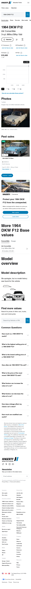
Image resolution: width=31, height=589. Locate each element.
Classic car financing (7, 520)
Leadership (19, 543)
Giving (18, 556)
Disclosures (4, 582)
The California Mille (21, 525)
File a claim (4, 495)
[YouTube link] (13, 464)
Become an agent (6, 529)
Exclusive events (21, 505)
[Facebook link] (3, 464)
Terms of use (16, 582)
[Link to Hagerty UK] (9, 573)
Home (18, 539)
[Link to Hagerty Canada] (6, 573)
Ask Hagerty (19, 497)
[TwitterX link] (6, 464)
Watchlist (14, 8)
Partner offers (20, 501)
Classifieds (4, 539)
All (2, 554)
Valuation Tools (17, 2)
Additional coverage (6, 523)
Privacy (18, 564)
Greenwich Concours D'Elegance (21, 528)
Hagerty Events (20, 520)
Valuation (19, 495)
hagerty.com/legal (8, 438)
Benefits (19, 499)
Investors (19, 554)
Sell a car (4, 542)
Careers (18, 547)
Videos (3, 550)
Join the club (19, 493)
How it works (5, 544)
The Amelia (19, 522)
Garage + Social (5, 561)
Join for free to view (7, 48)
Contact (18, 552)
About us (19, 541)
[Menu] (28, 2)
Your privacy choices (9, 579)
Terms (18, 567)
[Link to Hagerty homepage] (10, 459)
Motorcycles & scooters (7, 510)
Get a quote (15, 212)
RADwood (19, 532)
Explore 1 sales (7, 175)
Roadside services (21, 512)
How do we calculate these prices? (12, 93)
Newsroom (19, 550)
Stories (3, 552)
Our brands (19, 545)
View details (5, 169)
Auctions (4, 537)
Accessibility (18, 579)
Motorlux (19, 530)
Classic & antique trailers (8, 507)
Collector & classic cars (7, 503)
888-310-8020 (20, 514)
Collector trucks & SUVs (7, 505)
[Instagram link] (9, 464)
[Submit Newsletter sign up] (27, 476)
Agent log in (5, 531)
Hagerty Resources (6, 563)
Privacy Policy (5, 481)
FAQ (18, 562)
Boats (3, 514)
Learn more (15, 216)
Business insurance (6, 518)
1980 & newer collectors (7, 501)
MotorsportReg (5, 565)
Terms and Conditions (15, 481)
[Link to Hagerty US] (3, 573)
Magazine (19, 503)
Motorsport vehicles (6, 512)
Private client (5, 516)
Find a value (5, 8)
